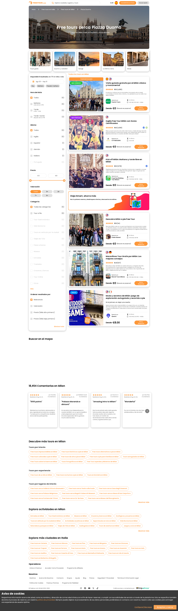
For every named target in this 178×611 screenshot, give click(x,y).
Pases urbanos (49, 245)
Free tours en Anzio (78, 548)
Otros (49, 283)
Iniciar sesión (143, 3)
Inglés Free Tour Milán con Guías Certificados (121, 122)
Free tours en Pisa (78, 543)
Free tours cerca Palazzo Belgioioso (44, 493)
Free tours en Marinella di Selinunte (91, 553)
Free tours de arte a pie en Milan (73, 457)
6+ (47, 195)
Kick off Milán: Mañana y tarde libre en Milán (124, 160)
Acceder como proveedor (54, 568)
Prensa (91, 578)
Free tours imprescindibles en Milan (43, 452)
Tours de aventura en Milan (109, 526)
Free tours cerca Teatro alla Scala (82, 488)
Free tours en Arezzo (97, 548)
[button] (40, 61)
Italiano (49, 156)
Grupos (69, 578)
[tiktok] (97, 588)
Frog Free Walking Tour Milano (117, 178)
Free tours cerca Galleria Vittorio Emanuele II (47, 488)
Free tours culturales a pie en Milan (43, 457)
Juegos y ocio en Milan (132, 526)
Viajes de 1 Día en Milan (66, 526)
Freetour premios (53, 583)
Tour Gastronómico (49, 220)
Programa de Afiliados (75, 568)
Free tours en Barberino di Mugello (43, 558)
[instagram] (81, 588)
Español (49, 143)
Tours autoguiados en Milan (133, 457)
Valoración (38, 306)
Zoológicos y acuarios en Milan (127, 516)
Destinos (33, 578)
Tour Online (49, 277)
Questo (114, 316)
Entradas (49, 258)
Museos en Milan (80, 516)
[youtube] (89, 588)
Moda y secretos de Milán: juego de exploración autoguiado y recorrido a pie (125, 297)
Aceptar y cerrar (165, 607)
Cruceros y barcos (49, 271)
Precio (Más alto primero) (44, 312)
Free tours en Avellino (38, 553)
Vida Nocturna (49, 226)
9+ (47, 192)
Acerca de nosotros (46, 578)
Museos (49, 251)
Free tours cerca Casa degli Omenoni (113, 488)
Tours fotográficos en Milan (72, 462)
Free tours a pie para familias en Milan (104, 457)
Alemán (49, 149)
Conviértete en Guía (127, 3)
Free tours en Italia (48, 9)
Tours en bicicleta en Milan (97, 475)
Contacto (60, 578)
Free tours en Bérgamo (98, 543)
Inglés (49, 137)
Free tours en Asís (137, 548)
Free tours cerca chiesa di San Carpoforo (115, 493)
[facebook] (85, 588)
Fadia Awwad (116, 237)
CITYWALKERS (116, 140)
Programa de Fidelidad (70, 583)
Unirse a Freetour (36, 568)
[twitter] (93, 588)
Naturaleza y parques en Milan (41, 526)
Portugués (49, 162)
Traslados (49, 264)
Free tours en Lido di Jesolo (118, 553)
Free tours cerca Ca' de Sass (73, 498)
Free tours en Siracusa (119, 543)
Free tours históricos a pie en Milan (75, 452)
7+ (36, 195)
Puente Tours (116, 102)
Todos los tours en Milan (78, 74)
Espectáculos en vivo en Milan (104, 521)
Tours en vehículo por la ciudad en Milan (45, 521)
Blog (84, 578)
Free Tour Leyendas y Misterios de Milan (102, 462)
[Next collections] (147, 58)
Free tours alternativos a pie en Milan (106, 452)
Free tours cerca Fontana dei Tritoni (44, 498)
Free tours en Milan (68, 9)
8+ (59, 192)
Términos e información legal (128, 578)
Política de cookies (36, 583)
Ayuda (77, 578)
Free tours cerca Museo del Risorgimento (103, 498)
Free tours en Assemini (118, 548)
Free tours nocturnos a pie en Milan (69, 475)
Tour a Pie (49, 213)
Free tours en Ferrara (59, 548)
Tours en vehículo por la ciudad (49, 232)
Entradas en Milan (37, 516)
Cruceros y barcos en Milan (101, 516)
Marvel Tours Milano (118, 277)
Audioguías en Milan (87, 526)
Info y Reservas (141, 108)
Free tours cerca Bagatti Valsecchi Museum (78, 493)
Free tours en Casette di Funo (62, 553)
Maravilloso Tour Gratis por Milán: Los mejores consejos (123, 257)
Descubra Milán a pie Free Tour (120, 219)
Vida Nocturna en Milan (129, 521)
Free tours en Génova (59, 543)
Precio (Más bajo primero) (44, 319)
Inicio (34, 9)
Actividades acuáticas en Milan (77, 521)
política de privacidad (46, 600)
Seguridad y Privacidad (106, 578)
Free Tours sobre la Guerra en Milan (43, 462)
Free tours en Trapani (38, 548)
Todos (35, 192)
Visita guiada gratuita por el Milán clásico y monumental (126, 84)
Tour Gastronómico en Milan (59, 516)
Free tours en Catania (38, 543)
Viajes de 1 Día (49, 239)
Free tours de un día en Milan (41, 475)
